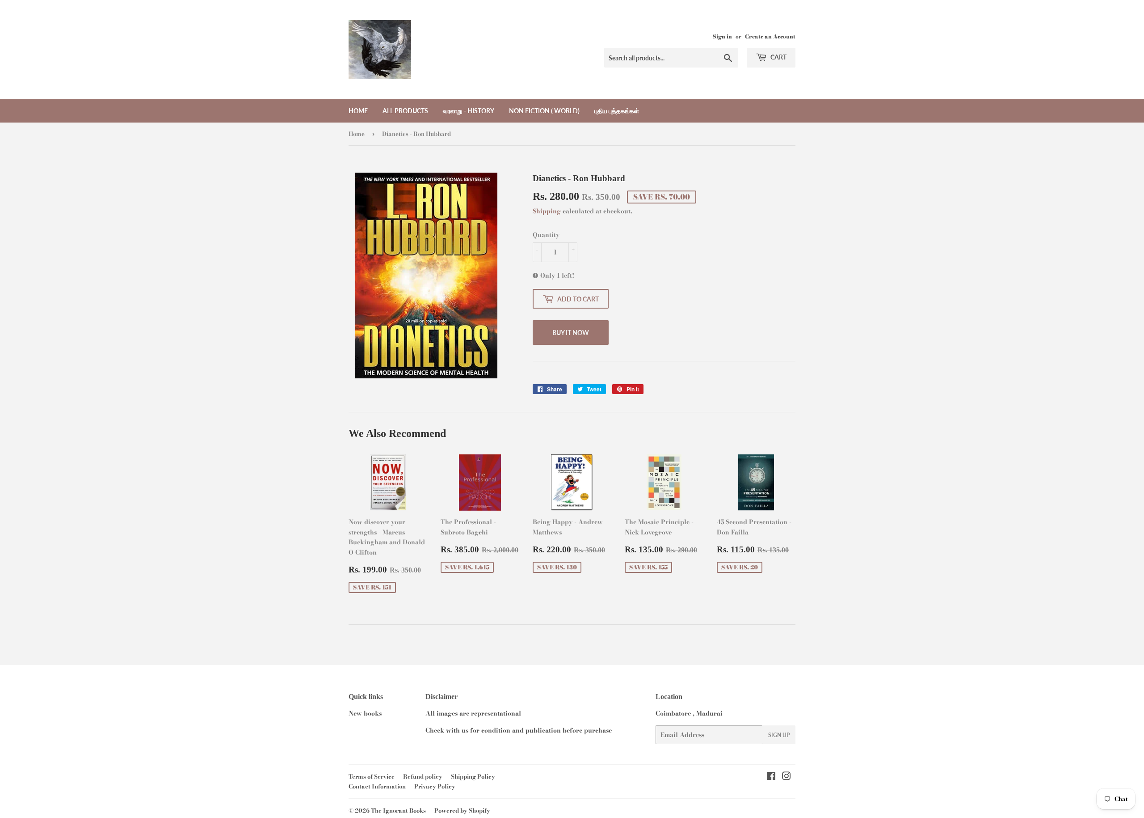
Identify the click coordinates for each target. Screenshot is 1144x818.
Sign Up (779, 735)
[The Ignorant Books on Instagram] (786, 777)
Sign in (722, 37)
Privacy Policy (434, 786)
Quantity (546, 235)
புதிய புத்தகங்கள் (616, 110)
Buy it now (570, 332)
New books (365, 713)
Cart (777, 57)
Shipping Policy (473, 776)
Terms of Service (372, 776)
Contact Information (377, 786)
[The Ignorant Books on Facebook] (771, 777)
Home (358, 110)
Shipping (547, 211)
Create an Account (770, 37)
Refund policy (422, 776)
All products (405, 110)
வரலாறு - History (468, 110)
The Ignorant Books (398, 810)
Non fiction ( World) (544, 110)
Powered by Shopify (462, 810)
